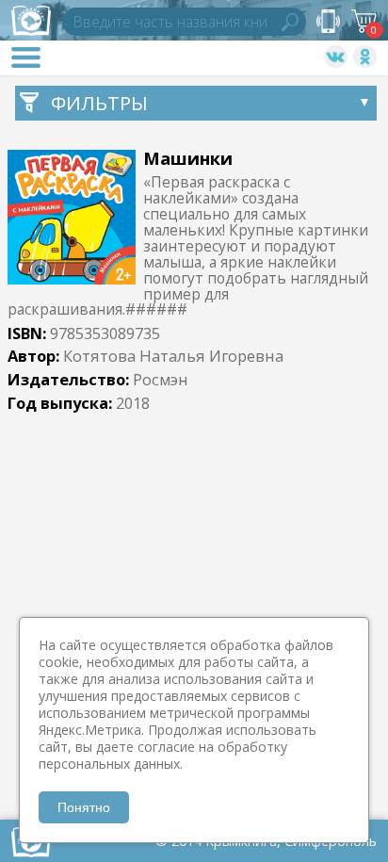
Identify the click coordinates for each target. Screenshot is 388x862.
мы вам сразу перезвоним (328, 21)
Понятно (83, 807)
